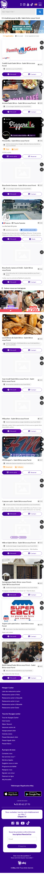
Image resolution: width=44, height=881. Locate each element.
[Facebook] (12, 822)
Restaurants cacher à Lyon (10, 699)
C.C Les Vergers (10, 104)
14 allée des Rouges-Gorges (13, 544)
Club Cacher (6, 719)
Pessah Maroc (6, 742)
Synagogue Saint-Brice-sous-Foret (16, 580)
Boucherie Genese (9, 183)
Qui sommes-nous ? (8, 755)
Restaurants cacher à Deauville (12, 696)
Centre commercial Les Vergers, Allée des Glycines (20, 142)
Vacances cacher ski (8, 725)
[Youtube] (22, 822)
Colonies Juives (7, 732)
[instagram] (24, 4)
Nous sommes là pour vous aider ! (22, 856)
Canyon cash (7, 499)
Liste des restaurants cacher (11, 689)
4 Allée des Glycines (11, 461)
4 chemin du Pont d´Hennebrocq (15, 503)
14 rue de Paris (10, 382)
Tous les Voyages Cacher (10, 716)
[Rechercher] (40, 12)
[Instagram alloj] (17, 822)
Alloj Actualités (6, 778)
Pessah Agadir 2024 (8, 738)
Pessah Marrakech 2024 (10, 735)
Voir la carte (12, 154)
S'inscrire (22, 844)
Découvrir (11, 72)
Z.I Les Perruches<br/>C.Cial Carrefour (16, 271)
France (6, 221)
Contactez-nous (7, 752)
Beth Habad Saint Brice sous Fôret (16, 663)
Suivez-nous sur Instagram (15, 286)
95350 (20, 67)
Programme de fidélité (9, 765)
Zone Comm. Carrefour (12, 627)
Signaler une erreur (8, 771)
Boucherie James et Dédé (12, 266)
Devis (32, 237)
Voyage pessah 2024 (9, 729)
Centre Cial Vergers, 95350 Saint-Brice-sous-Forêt (20, 341)
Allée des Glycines (11, 669)
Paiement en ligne (8, 774)
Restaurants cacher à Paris (11, 693)
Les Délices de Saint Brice (12, 336)
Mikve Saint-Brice (9, 541)
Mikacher (6, 417)
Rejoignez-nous (7, 768)
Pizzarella (6, 139)
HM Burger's (7, 458)
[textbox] (18, 12)
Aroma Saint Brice (9, 101)
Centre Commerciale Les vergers (15, 420)
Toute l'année (18, 221)
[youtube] (28, 4)
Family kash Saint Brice (11, 61)
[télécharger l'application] (21, 4)
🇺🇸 (35, 4)
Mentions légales (7, 758)
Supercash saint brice (11, 622)
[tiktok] (32, 4)
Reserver (32, 155)
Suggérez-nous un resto (10, 761)
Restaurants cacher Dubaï (10, 706)
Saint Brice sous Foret (12, 67)
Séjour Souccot (7, 722)
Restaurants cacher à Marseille (12, 702)
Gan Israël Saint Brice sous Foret (15, 377)
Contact (32, 72)
